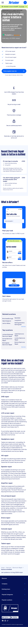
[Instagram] (5, 620)
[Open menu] (2, 2)
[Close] (26, 6)
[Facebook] (3, 621)
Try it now (21, 6)
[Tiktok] (7, 620)
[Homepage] (14, 2)
